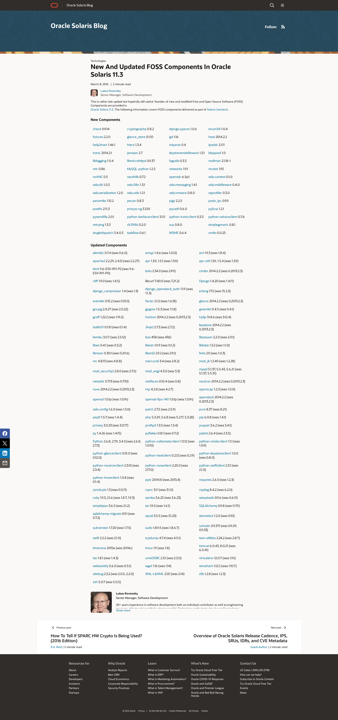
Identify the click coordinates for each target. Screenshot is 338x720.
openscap (206, 389)
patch (149, 409)
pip (201, 417)
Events (244, 688)
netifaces (151, 381)
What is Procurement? (161, 683)
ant (201, 253)
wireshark (206, 566)
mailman (214, 161)
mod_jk (204, 361)
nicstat (213, 169)
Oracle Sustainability (203, 674)
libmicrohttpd (136, 161)
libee (96, 345)
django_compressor (107, 291)
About (72, 670)
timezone (99, 548)
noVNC (98, 177)
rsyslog (204, 490)
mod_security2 (103, 371)
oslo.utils (133, 193)
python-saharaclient (222, 217)
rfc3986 (132, 224)
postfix (97, 209)
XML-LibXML (154, 574)
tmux (149, 548)
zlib (201, 574)
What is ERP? (156, 674)
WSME (174, 233)
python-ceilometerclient (162, 441)
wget (148, 566)
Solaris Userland (217, 109)
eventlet (98, 301)
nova (96, 389)
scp (171, 224)
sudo (148, 528)
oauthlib (133, 177)
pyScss (213, 209)
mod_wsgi (152, 371)
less (148, 337)
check (97, 129)
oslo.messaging (180, 185)
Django (204, 281)
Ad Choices (194, 710)
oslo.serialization (104, 193)
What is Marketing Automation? (167, 679)
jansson (132, 153)
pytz (148, 479)
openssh (175, 177)
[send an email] (5, 463)
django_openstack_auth (162, 289)
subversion (100, 528)
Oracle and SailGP (201, 683)
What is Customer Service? (164, 670)
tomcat (204, 546)
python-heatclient (158, 455)
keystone (205, 325)
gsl (171, 137)
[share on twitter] (5, 443)
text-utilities (207, 538)
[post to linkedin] (5, 453)
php (148, 417)
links (202, 353)
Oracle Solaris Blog (80, 5)
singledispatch (103, 233)
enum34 (214, 129)
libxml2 (150, 353)
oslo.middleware (220, 185)
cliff (95, 281)
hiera (130, 145)
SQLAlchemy (208, 506)
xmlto (212, 233)
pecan (131, 201)
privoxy (98, 425)
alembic (98, 253)
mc (95, 361)
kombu (97, 337)
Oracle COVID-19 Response (207, 679)
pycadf (174, 209)
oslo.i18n (133, 185)
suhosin (204, 526)
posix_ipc (215, 201)
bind (96, 269)
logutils (174, 161)
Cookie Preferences (177, 710)
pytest (203, 433)
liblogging (99, 161)
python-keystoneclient (215, 453)
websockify (100, 566)
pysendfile (100, 217)
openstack (206, 397)
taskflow (133, 233)
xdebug (98, 574)
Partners (74, 688)
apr (147, 261)
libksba (204, 345)
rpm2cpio (99, 490)
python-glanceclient (107, 453)
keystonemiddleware (184, 153)
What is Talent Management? (165, 688)
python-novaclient (158, 465)
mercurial (152, 361)
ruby (96, 497)
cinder (203, 271)
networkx (175, 169)
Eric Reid (56, 647)
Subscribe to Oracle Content (257, 679)
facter (149, 301)
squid (149, 516)
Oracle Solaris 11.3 (102, 109)
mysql (203, 369)
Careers (73, 674)
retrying (98, 224)
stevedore (206, 516)
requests (205, 479)
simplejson (100, 506)
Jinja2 (149, 327)
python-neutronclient (108, 465)
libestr (149, 345)
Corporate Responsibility (123, 683)
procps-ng (134, 209)
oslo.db (98, 185)
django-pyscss (179, 129)
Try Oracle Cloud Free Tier (207, 670)
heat (211, 137)
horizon (150, 317)
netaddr (98, 381)
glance (204, 301)
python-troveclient (106, 477)
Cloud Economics (118, 679)
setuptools (206, 497)
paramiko (99, 201)
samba (150, 497)
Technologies (98, 60)
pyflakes (151, 433)
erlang (203, 291)
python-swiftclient (212, 465)
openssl (98, 399)
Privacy (141, 710)
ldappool (214, 153)
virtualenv (206, 558)
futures (98, 137)
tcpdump (151, 538)
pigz (172, 201)
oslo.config (100, 409)
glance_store (136, 137)
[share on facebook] (5, 433)
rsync (149, 490)
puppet (204, 425)
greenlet (205, 309)
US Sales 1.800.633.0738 (255, 670)
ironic (97, 153)
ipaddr (213, 145)
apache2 (99, 261)
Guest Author (259, 647)
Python (98, 441)
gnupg (97, 309)
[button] (272, 5)
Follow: (271, 26)
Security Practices (118, 688)
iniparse (175, 145)
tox (95, 558)
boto (148, 271)
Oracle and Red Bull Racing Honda (207, 694)
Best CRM (113, 674)
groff (96, 317)
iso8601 (98, 327)
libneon (98, 353)
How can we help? (251, 674)
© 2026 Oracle (129, 710)
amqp (149, 253)
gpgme (150, 309)
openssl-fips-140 (157, 399)
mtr (95, 169)
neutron (205, 381)
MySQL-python (138, 169)
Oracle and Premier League (207, 688)
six (147, 506)
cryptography (136, 129)
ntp (147, 389)
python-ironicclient (182, 217)
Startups (74, 692)
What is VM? (155, 692)
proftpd (150, 425)
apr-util (204, 261)
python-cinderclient (213, 441)
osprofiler (215, 193)
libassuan (205, 337)
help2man (100, 145)
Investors (74, 683)
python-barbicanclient (143, 217)
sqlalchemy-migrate (107, 513)
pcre (202, 409)
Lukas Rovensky (111, 91)
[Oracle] (54, 5)
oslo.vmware (178, 193)
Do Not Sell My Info (157, 710)
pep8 (96, 417)
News (243, 692)
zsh (95, 582)
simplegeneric (218, 224)
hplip (202, 317)
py (94, 433)
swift (96, 538)
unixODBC (152, 558)
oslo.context (217, 177)
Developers (76, 679)
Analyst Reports (117, 670)
